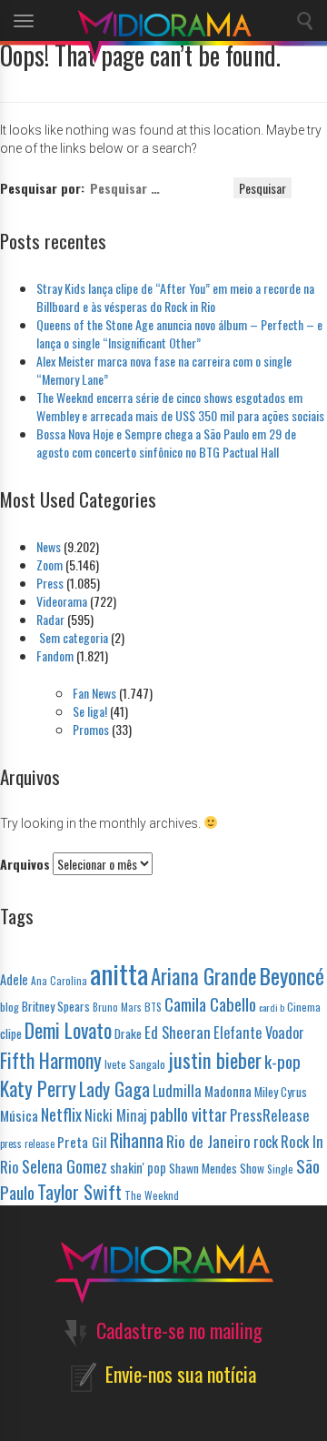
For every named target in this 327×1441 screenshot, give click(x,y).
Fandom (55, 655)
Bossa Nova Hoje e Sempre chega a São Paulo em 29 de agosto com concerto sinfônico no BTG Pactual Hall (166, 442)
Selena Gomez (64, 1166)
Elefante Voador (258, 1032)
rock (265, 1142)
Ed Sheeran (177, 1032)
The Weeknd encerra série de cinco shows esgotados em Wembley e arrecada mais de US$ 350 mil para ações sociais (180, 406)
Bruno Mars (117, 1007)
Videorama (61, 600)
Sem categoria (72, 637)
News (48, 546)
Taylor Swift (79, 1191)
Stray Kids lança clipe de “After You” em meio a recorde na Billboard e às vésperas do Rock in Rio (175, 297)
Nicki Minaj (115, 1115)
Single (280, 1168)
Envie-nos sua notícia (180, 1373)
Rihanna (137, 1140)
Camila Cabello (210, 1004)
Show (252, 1168)
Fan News (94, 692)
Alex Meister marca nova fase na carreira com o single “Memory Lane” (164, 369)
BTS (153, 1006)
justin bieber (215, 1059)
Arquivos (25, 864)
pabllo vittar (188, 1114)
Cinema (304, 1006)
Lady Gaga (114, 1088)
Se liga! (90, 710)
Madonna (228, 1091)
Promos (91, 729)
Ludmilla (177, 1090)
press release (27, 1143)
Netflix (61, 1114)
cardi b (271, 1007)
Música (19, 1114)
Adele (14, 979)
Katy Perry (38, 1088)
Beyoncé (291, 975)
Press (50, 582)
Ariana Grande (203, 976)
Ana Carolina (59, 980)
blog (9, 1006)
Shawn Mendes (203, 1168)
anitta (119, 973)
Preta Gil (82, 1141)
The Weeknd (151, 1195)
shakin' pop (138, 1167)
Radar (50, 619)
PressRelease (270, 1114)
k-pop (282, 1061)
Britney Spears (56, 1005)
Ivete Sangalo (134, 1064)
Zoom (49, 564)
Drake (128, 1033)
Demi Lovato (68, 1029)
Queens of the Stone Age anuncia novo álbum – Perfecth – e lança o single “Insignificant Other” (179, 333)
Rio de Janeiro (208, 1141)
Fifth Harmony (51, 1059)
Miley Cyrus (280, 1092)
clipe (11, 1033)
